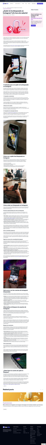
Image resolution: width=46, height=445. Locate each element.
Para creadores (15, 428)
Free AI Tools (38, 435)
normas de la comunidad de (18, 256)
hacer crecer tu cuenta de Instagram (15, 45)
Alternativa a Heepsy (32, 433)
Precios (23, 3)
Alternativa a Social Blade (32, 435)
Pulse (37, 428)
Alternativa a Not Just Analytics (32, 437)
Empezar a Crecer (40, 3)
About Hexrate (25, 428)
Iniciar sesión (34, 3)
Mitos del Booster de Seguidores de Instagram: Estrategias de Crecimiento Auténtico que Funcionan (23, 404)
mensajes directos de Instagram (12, 112)
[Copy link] (3, 386)
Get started (33, 25)
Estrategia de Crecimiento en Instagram (7, 403)
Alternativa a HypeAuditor (31, 429)
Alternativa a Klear (32, 440)
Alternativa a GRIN (32, 441)
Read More (5, 409)
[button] (40, 389)
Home (3, 7)
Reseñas (29, 3)
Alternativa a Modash (32, 430)
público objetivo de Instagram (11, 218)
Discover (38, 431)
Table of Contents (34, 9)
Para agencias (15, 431)
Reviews (24, 431)
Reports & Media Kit (39, 434)
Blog (26, 3)
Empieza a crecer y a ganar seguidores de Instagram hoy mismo (11, 384)
